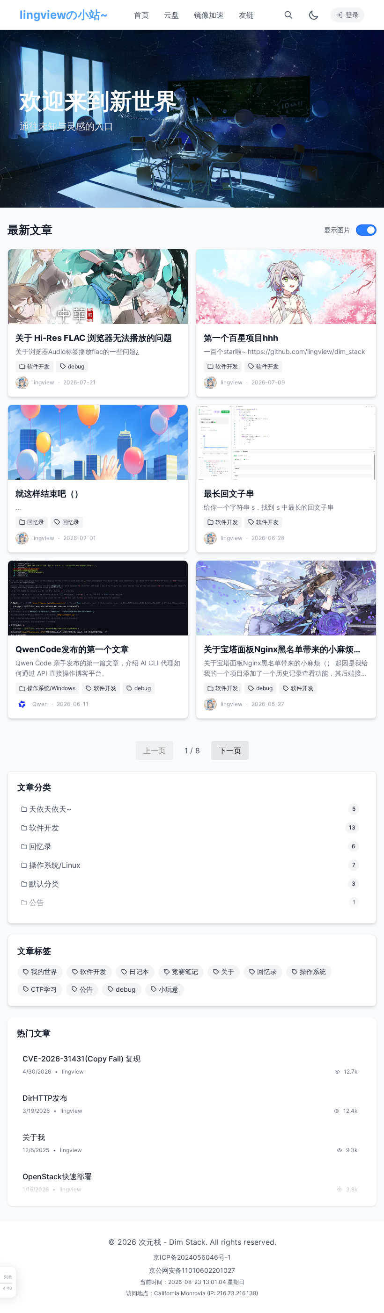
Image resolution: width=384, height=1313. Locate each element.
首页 (141, 15)
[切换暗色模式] (313, 15)
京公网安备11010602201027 (192, 1270)
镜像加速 (209, 15)
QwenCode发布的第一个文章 (72, 649)
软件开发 (38, 366)
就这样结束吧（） (49, 493)
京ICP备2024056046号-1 (192, 1257)
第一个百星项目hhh (241, 338)
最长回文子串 (229, 493)
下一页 (230, 750)
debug (76, 366)
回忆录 (35, 522)
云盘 (171, 15)
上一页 (154, 750)
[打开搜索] (288, 15)
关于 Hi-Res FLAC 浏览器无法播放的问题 (93, 338)
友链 (246, 15)
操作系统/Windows (51, 688)
